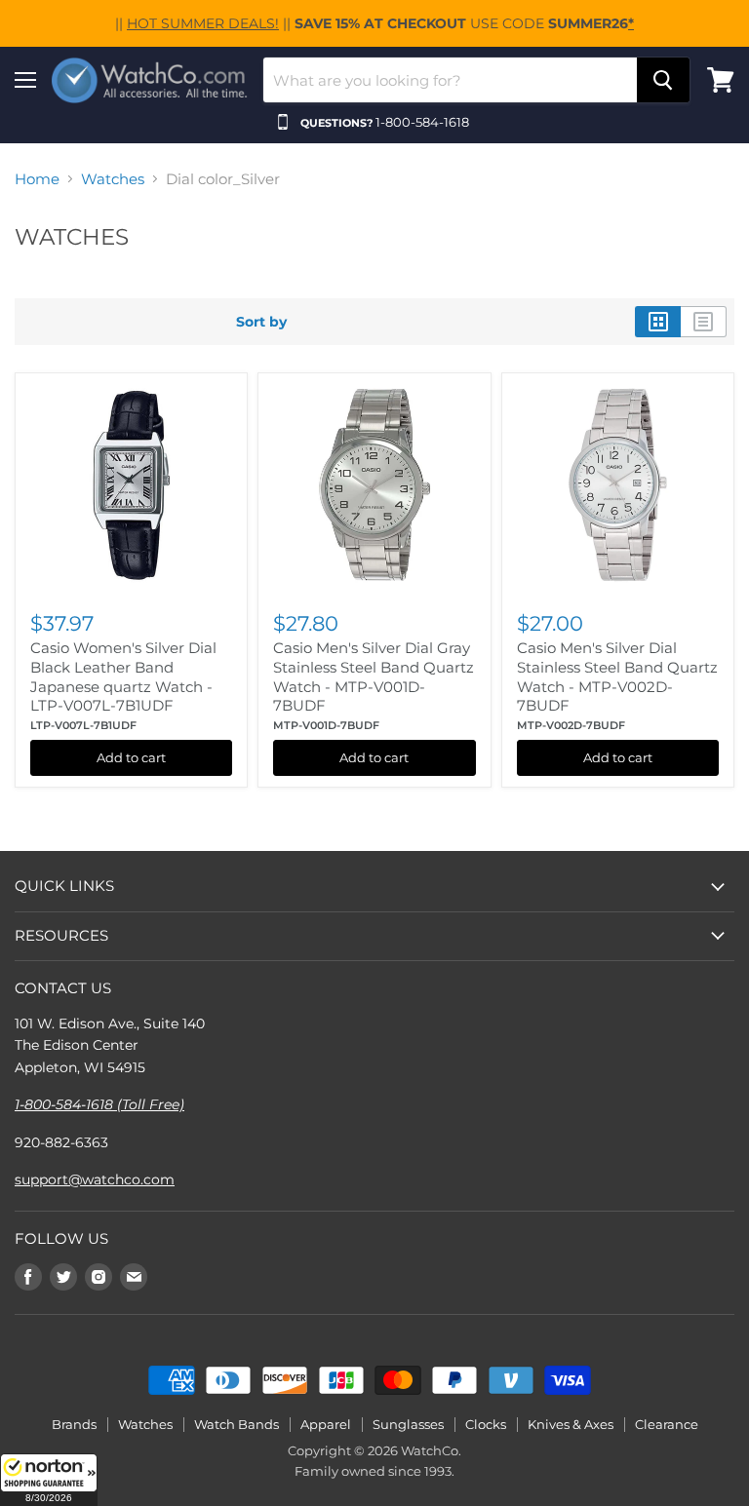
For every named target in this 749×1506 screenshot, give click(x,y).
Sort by (261, 321)
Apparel (325, 1424)
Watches (112, 179)
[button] (49, 1479)
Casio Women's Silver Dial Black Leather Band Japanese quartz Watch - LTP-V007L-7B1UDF (123, 676)
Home (37, 179)
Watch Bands (236, 1424)
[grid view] (658, 321)
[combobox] (450, 80)
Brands (74, 1424)
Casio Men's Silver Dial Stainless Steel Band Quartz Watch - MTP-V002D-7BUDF (617, 676)
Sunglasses (408, 1424)
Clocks (485, 1424)
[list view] (704, 321)
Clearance (666, 1424)
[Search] (663, 80)
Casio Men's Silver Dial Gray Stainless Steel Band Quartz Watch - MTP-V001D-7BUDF (373, 676)
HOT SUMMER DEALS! (203, 23)
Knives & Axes (570, 1424)
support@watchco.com (95, 1179)
